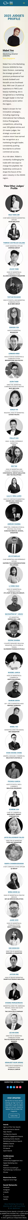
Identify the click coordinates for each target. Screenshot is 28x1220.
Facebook (6, 1187)
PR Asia (5, 1172)
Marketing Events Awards (11, 1139)
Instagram (6, 1190)
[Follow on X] (11, 1087)
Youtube (6, 1197)
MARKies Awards (8, 1143)
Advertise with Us (8, 1206)
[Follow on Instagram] (20, 1087)
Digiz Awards (7, 1132)
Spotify (5, 1199)
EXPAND (6, 1165)
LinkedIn (6, 1192)
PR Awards (6, 1148)
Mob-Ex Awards (8, 1146)
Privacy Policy (20, 1206)
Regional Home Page (10, 1180)
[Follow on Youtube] (17, 1087)
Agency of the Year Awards (12, 1127)
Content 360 (7, 1158)
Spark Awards (7, 1151)
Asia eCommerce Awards (11, 1129)
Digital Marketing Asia (10, 1163)
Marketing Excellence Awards (12, 1141)
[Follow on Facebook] (8, 1087)
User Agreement (14, 1208)
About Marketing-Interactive (13, 1204)
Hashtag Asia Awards (10, 1134)
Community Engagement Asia (12, 1160)
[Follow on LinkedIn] (14, 1087)
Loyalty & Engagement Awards (13, 1136)
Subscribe (14, 1116)
